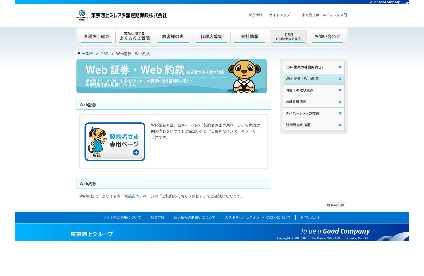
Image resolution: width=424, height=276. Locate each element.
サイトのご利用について (122, 217)
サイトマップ (279, 15)
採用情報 (255, 15)
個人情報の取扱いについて (194, 217)
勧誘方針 (157, 217)
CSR (104, 54)
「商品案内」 (132, 196)
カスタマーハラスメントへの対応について (258, 217)
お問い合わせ (310, 217)
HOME (87, 54)
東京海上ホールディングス (323, 15)
